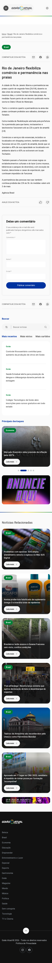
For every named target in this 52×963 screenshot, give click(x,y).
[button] (18, 470)
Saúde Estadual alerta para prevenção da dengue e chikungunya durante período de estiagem (25, 377)
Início (4, 34)
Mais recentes (9, 336)
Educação (6, 847)
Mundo (5, 888)
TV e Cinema (7, 919)
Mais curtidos (43, 336)
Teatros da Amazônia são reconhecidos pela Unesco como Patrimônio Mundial (25, 735)
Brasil (10, 34)
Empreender (7, 853)
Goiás (8, 346)
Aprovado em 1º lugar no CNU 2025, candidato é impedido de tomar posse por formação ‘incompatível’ (25, 778)
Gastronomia (7, 873)
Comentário (10, 237)
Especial (5, 863)
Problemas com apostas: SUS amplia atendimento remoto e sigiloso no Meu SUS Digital (24, 555)
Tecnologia (7, 914)
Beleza (5, 832)
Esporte (5, 868)
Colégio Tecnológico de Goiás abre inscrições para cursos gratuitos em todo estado (25, 403)
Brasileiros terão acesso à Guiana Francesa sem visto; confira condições (24, 646)
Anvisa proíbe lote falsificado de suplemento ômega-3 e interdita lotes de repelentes (24, 601)
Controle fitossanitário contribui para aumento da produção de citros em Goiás (25, 353)
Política (5, 898)
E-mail (8, 271)
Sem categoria (8, 908)
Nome (8, 259)
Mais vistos (26, 336)
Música (5, 893)
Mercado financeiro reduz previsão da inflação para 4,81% (25, 453)
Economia (10, 430)
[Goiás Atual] (21, 8)
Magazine (6, 883)
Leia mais (10, 462)
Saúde (4, 903)
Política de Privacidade (26, 943)
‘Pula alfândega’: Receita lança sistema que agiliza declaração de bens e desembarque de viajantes (25, 689)
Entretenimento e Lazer (12, 858)
